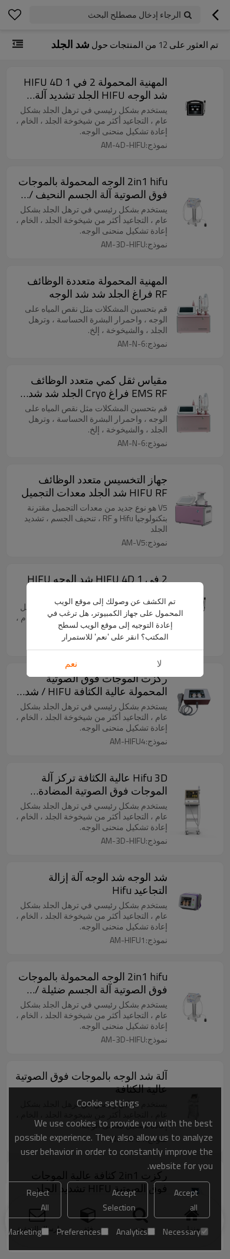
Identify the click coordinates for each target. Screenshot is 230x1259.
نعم (71, 663)
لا (159, 663)
